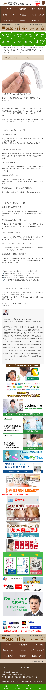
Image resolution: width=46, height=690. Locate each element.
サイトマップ (7, 667)
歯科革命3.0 (13, 350)
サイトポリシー (23, 667)
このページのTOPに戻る (32, 661)
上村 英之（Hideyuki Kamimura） (21, 319)
